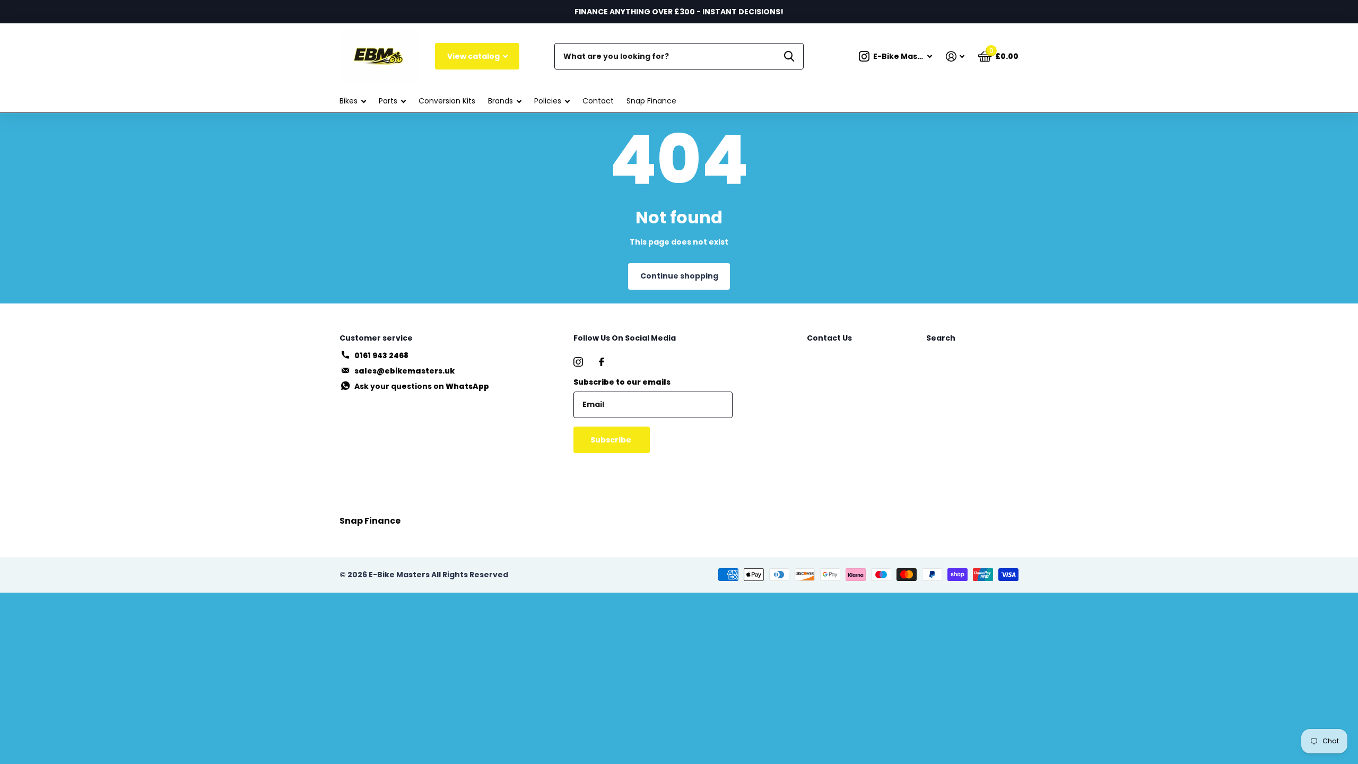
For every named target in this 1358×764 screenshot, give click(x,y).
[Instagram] (578, 362)
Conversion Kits (447, 101)
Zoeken (789, 56)
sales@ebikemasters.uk (404, 371)
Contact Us (829, 338)
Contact (598, 101)
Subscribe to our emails (622, 382)
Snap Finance (651, 101)
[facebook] (601, 362)
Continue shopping (679, 276)
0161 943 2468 (381, 355)
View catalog (474, 56)
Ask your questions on (421, 386)
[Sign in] (955, 56)
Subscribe (611, 440)
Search (940, 338)
